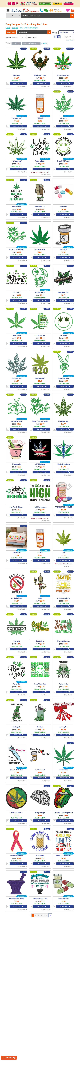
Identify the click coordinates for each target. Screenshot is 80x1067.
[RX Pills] (40, 537)
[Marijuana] (16, 60)
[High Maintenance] (40, 492)
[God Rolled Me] (40, 320)
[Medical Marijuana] (63, 449)
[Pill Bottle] (40, 103)
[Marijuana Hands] (16, 406)
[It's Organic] (16, 712)
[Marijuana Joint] (63, 277)
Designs (15, 28)
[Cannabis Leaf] (16, 320)
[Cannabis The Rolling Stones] (63, 798)
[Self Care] (40, 712)
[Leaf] (63, 537)
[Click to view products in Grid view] (58, 36)
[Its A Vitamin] (40, 841)
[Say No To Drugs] (16, 583)
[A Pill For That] (40, 755)
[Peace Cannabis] (63, 363)
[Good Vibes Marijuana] (40, 406)
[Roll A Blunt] (16, 277)
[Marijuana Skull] (40, 277)
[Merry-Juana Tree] (63, 60)
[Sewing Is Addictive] (63, 583)
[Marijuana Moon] (40, 60)
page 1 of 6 (68, 37)
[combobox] (45, 15)
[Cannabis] (63, 103)
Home (8, 28)
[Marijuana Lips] (40, 798)
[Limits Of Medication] (63, 841)
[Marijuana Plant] (40, 234)
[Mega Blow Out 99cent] (40, 3)
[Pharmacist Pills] (63, 883)
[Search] (72, 15)
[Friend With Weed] (63, 146)
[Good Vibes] (40, 626)
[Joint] (40, 583)
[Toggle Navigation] (8, 10)
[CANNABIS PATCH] (16, 798)
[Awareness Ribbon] (16, 841)
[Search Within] (49, 32)
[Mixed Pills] (63, 191)
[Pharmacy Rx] (16, 449)
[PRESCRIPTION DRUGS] (63, 492)
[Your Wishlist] (68, 10)
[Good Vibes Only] (40, 669)
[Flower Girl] (16, 669)
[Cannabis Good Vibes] (16, 234)
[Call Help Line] (41, 10)
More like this (22, 86)
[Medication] (16, 537)
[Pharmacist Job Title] (40, 883)
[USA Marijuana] (40, 449)
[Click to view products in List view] (55, 36)
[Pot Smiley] (63, 320)
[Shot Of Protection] (16, 755)
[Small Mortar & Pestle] (16, 883)
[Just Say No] (63, 712)
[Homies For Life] (40, 191)
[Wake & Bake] (40, 146)
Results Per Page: (12, 37)
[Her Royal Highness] (16, 492)
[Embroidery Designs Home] (25, 10)
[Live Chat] (46, 10)
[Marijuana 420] (40, 363)
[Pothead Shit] (16, 191)
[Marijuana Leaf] (16, 103)
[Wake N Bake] (63, 669)
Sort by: (54, 33)
